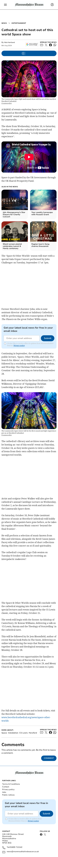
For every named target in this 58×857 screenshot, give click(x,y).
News (4, 23)
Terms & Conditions (11, 784)
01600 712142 (16, 847)
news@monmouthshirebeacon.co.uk (23, 851)
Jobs (4, 792)
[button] (5, 4)
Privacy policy (8, 789)
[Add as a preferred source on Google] (31, 44)
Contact (5, 786)
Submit (47, 338)
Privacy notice (19, 346)
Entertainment (19, 23)
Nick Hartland (9, 42)
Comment (49, 758)
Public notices (8, 795)
